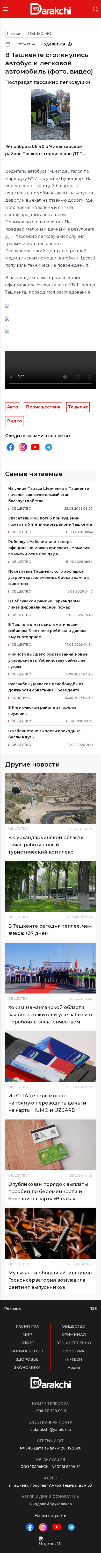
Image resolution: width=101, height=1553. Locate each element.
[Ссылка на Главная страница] (50, 9)
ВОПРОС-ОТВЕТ (27, 1351)
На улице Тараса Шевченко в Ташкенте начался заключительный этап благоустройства (48, 494)
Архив (74, 1367)
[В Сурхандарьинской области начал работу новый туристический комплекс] (50, 798)
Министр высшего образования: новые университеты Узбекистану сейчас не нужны (48, 660)
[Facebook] (10, 447)
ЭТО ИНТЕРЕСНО (73, 1343)
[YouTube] (35, 447)
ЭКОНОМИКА (27, 1367)
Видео (14, 421)
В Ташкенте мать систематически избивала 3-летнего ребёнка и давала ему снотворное (47, 630)
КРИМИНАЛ (74, 1334)
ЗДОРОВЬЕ (27, 1359)
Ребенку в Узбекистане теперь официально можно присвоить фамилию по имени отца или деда (49, 547)
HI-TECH (73, 1359)
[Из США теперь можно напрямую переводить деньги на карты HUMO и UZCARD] (50, 1056)
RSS (93, 1308)
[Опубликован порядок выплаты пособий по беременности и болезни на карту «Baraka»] (50, 1145)
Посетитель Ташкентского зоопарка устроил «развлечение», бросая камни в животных (49, 577)
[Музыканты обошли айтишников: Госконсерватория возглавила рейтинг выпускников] (50, 1233)
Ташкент (78, 407)
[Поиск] (95, 9)
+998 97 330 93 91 (51, 1411)
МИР (27, 1334)
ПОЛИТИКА (27, 1326)
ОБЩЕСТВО (39, 33)
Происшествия (43, 407)
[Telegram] (49, 447)
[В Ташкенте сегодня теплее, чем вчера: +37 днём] (50, 886)
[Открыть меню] (5, 9)
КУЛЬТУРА (73, 1351)
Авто (12, 407)
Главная (14, 33)
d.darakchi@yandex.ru (50, 1429)
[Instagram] (23, 447)
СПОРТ (27, 1343)
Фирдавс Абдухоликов (50, 1504)
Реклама (12, 1308)
